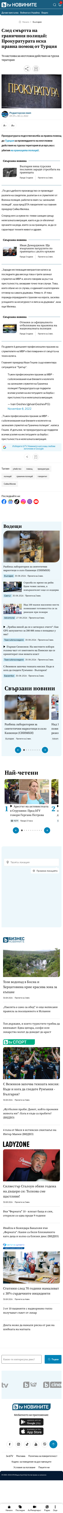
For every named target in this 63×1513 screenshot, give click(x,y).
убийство (17, 469)
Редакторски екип (20, 113)
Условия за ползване (24, 1467)
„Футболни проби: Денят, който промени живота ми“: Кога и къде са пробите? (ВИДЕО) (30, 1113)
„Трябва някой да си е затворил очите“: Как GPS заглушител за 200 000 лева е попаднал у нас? (31, 630)
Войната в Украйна (30, 12)
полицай (7, 476)
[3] (59, 5)
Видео (44, 12)
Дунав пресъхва (10, 12)
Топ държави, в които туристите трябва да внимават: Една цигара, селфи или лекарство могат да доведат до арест (31, 1028)
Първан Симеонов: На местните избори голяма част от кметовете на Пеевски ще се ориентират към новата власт (29, 650)
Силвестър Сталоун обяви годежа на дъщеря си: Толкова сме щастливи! (29, 1191)
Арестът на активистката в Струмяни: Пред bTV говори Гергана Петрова (29, 810)
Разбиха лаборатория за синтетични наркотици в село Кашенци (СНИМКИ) (26, 568)
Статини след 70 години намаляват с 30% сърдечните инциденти (31, 1291)
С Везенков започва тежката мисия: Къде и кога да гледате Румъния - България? (28, 668)
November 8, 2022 (19, 408)
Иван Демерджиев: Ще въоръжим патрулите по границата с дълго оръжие (37, 248)
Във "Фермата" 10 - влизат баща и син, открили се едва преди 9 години (28, 1213)
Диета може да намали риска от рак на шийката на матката (28, 1327)
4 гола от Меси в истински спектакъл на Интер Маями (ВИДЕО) (29, 1132)
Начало (25, 22)
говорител (42, 476)
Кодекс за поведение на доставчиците (31, 1461)
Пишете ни (44, 1467)
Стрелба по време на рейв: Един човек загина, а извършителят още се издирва (41, 586)
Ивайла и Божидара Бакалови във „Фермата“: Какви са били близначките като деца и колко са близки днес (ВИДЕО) (31, 1232)
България (37, 22)
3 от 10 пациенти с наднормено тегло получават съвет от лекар (27, 1310)
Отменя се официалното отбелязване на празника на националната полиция (38, 325)
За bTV (9, 1456)
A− (5, 125)
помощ (29, 469)
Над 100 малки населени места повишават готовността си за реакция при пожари (41, 608)
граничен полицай (25, 476)
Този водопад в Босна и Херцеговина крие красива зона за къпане (30, 986)
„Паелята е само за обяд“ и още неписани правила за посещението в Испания (30, 1009)
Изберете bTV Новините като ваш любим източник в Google (33, 447)
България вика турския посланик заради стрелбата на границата (40, 169)
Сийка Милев (10, 484)
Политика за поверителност (42, 1456)
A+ (13, 125)
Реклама (20, 1456)
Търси (55, 1359)
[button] (18, 750)
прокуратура (43, 469)
